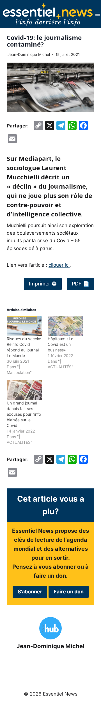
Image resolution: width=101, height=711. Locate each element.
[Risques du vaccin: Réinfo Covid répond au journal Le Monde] (24, 326)
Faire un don (69, 592)
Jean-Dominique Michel (29, 54)
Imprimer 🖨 (43, 284)
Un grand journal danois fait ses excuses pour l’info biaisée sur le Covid (24, 414)
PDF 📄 (80, 284)
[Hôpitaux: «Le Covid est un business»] (65, 326)
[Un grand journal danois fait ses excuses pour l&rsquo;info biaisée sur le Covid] (24, 390)
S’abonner (30, 592)
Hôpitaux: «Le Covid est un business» (60, 344)
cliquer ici (59, 265)
